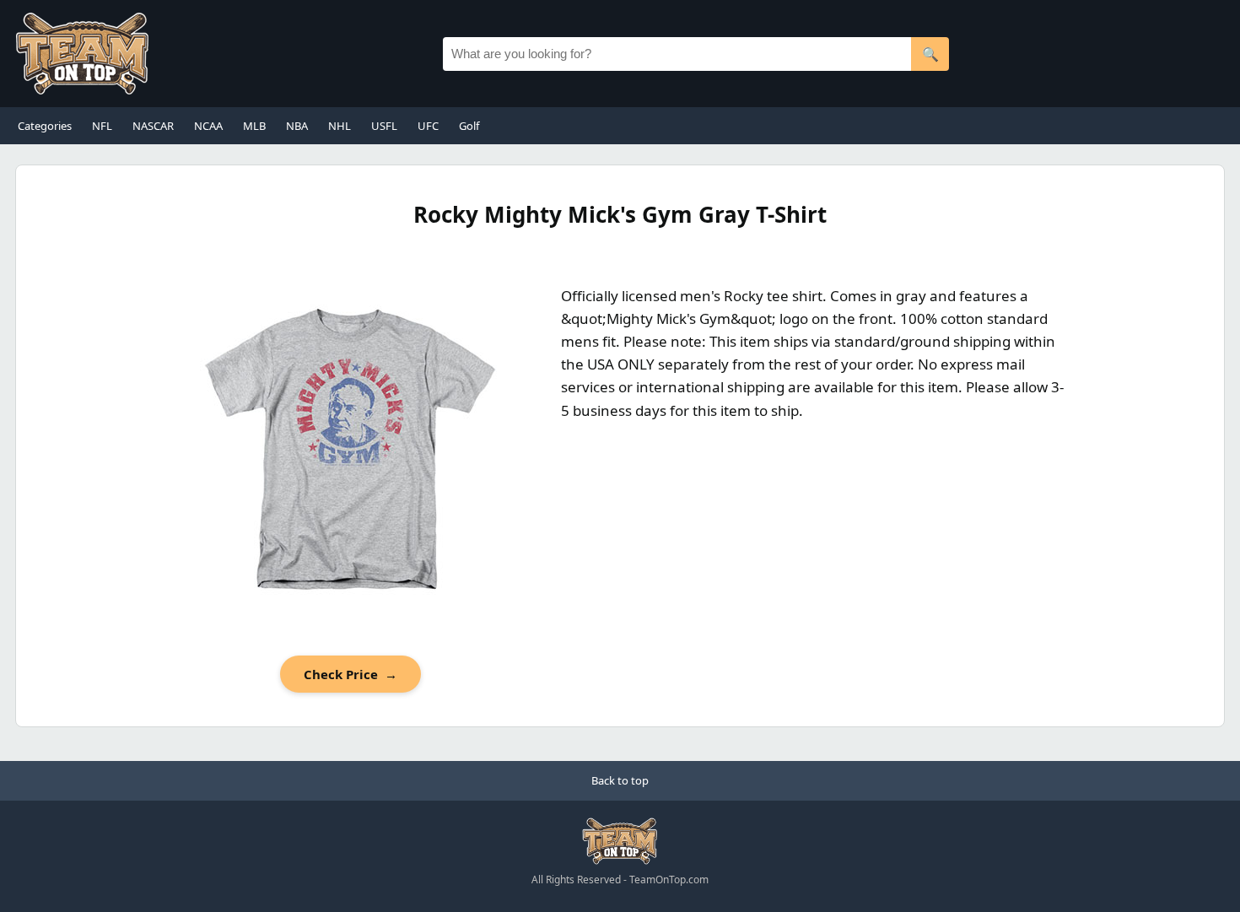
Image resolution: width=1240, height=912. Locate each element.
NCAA (208, 125)
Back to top (620, 780)
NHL (339, 125)
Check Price (350, 674)
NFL (102, 125)
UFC (428, 125)
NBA (297, 125)
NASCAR (153, 125)
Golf (469, 125)
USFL (384, 125)
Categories (45, 125)
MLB (254, 125)
